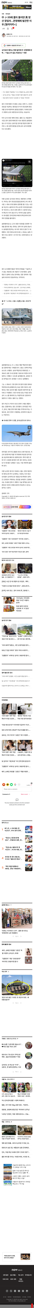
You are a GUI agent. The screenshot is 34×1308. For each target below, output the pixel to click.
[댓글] (12, 28)
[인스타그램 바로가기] (18, 1291)
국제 (3, 14)
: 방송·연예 (7, 1079)
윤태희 (8, 34)
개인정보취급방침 (17, 1297)
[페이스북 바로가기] (7, 1291)
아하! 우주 (6, 1279)
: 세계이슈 (6, 1122)
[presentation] (13, 936)
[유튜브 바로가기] (15, 1291)
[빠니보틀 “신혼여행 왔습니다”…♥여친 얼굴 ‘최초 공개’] (28, 1045)
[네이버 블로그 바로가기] (26, 1291)
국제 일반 (7, 14)
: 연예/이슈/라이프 (9, 1039)
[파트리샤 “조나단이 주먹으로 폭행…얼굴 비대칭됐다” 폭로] (28, 1055)
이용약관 (9, 1297)
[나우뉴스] (7, 2)
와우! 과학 (13, 1279)
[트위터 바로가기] (11, 1291)
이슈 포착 (4, 972)
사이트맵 (24, 1297)
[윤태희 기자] (4, 35)
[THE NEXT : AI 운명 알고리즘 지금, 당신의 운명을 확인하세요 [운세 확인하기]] (17, 506)
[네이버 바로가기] (22, 1291)
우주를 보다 (28, 1275)
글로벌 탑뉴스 (6, 905)
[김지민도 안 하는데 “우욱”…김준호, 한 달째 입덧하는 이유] (28, 1066)
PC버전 (29, 1297)
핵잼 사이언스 (20, 1280)
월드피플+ (13, 1275)
